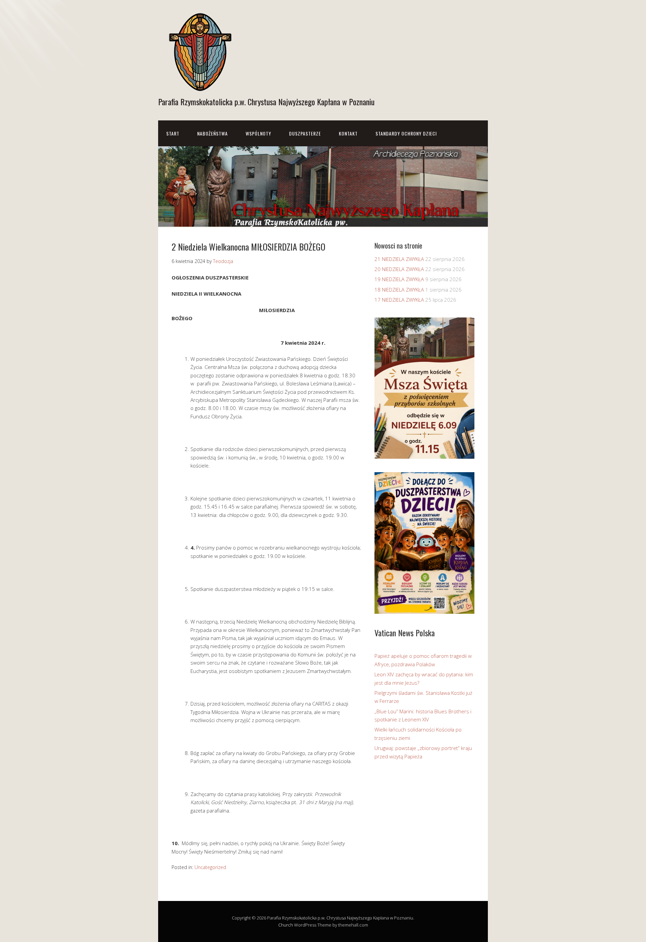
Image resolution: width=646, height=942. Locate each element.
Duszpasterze (305, 133)
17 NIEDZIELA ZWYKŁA (399, 299)
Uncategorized (210, 867)
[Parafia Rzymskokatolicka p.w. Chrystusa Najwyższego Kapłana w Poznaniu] (200, 87)
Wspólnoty (258, 133)
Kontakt (348, 133)
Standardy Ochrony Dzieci (406, 133)
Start (172, 133)
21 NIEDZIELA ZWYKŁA (399, 259)
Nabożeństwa (212, 133)
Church (285, 925)
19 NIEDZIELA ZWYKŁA (399, 279)
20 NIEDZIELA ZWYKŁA (399, 269)
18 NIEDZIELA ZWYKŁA (399, 289)
